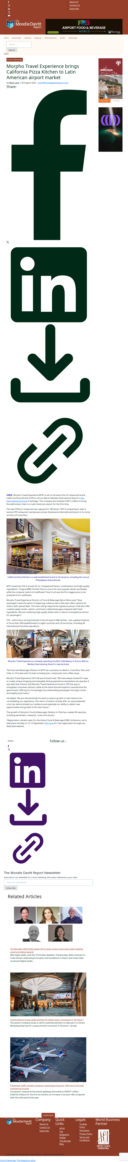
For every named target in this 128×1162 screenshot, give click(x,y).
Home (6, 38)
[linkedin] (48, 283)
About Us (74, 2)
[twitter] (7, 242)
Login (6, 53)
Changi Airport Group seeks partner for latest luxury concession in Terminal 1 (47, 1019)
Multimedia (73, 38)
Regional (38, 38)
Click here (49, 723)
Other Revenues (51, 38)
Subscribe (74, 8)
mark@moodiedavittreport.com (53, 82)
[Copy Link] (48, 448)
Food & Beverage (8, 1160)
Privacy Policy (86, 1133)
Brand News (16, 38)
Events (62, 38)
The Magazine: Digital (64, 1134)
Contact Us (75, 5)
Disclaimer (85, 1130)
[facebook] (48, 164)
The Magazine (23, 1160)
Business (28, 38)
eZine (62, 1128)
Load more (48, 1115)
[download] (48, 364)
